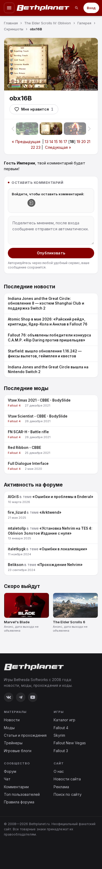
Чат (7, 779)
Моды (9, 727)
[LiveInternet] (15, 851)
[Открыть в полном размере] (51, 64)
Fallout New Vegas (70, 743)
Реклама (61, 787)
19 (78, 141)
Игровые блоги (17, 750)
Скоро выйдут (22, 586)
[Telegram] (20, 697)
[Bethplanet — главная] (43, 8)
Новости (12, 720)
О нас (59, 771)
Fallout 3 (61, 750)
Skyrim (59, 735)
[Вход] (31, 203)
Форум (10, 771)
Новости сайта (67, 779)
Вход (91, 8)
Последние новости (29, 287)
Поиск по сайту (68, 794)
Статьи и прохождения (25, 735)
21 (88, 141)
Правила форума (19, 802)
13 (46, 141)
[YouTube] (32, 697)
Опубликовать (51, 253)
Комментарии (16, 787)
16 (61, 141)
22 (33, 147)
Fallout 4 (61, 727)
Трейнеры (13, 743)
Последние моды (26, 388)
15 (56, 141)
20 (83, 141)
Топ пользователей (22, 794)
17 (65, 141)
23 (38, 147)
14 (51, 141)
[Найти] (76, 8)
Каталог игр (64, 720)
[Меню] (9, 8)
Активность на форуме (33, 485)
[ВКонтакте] (8, 697)
